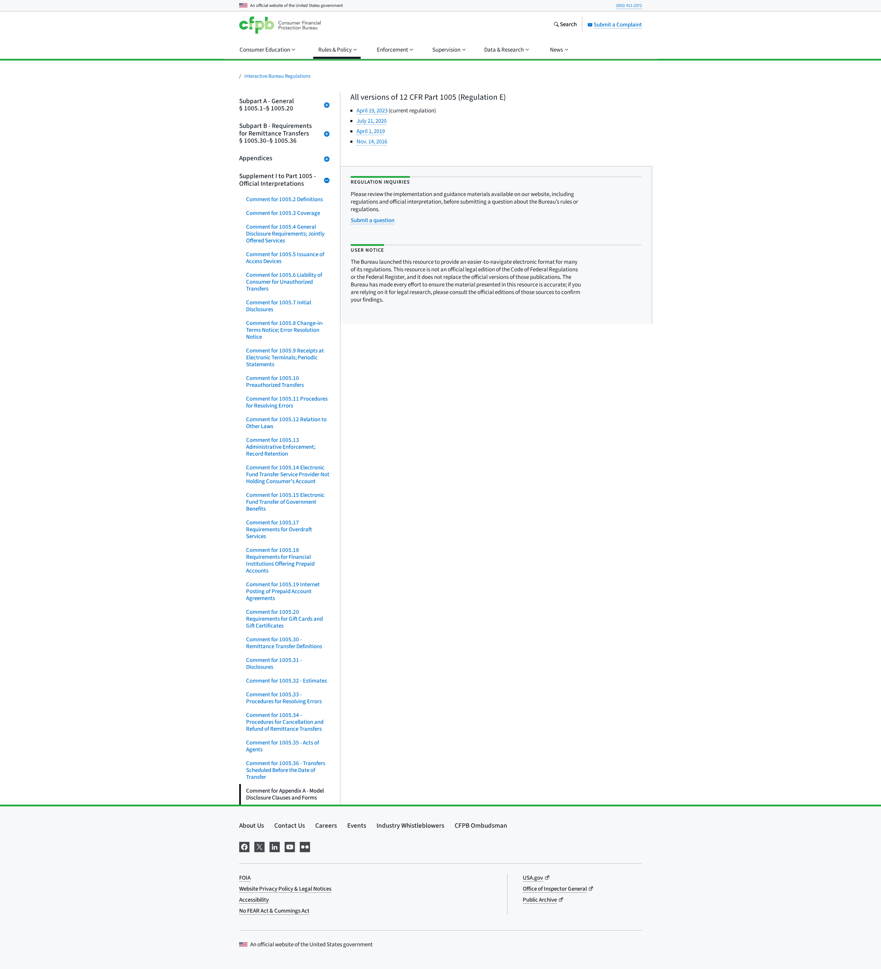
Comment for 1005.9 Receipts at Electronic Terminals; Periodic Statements (285, 358)
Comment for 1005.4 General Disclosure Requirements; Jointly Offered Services (285, 234)
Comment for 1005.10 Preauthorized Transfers (275, 381)
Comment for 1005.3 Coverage (283, 213)
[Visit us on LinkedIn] (274, 846)
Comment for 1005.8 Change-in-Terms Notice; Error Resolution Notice (284, 330)
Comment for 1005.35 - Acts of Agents (282, 746)
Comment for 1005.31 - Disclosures (274, 663)
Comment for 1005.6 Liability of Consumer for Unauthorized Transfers (284, 282)
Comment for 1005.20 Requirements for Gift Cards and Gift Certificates (284, 619)
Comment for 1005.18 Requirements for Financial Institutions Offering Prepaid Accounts (280, 560)
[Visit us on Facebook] (244, 846)
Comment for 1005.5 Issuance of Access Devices (285, 257)
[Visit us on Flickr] (305, 846)
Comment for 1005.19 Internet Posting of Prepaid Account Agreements (283, 591)
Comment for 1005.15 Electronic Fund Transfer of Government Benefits (285, 502)
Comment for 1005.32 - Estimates (286, 681)
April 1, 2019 (371, 131)
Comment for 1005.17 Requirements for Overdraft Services (279, 530)
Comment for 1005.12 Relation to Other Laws (286, 423)
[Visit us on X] (259, 846)
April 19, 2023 (373, 111)
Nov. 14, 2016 (372, 142)
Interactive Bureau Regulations (277, 76)
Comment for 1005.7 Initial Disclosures (278, 306)
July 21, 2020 (371, 121)
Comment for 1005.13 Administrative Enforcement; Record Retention (280, 447)
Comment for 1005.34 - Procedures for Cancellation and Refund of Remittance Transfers (284, 722)
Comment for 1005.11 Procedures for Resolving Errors (287, 402)
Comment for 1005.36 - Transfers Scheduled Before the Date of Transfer (285, 770)
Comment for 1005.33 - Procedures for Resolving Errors (284, 698)
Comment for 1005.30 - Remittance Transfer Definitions (284, 643)
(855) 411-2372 (629, 5)
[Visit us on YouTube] (290, 846)
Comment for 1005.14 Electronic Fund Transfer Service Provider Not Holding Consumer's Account (287, 475)
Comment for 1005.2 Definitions (284, 199)
